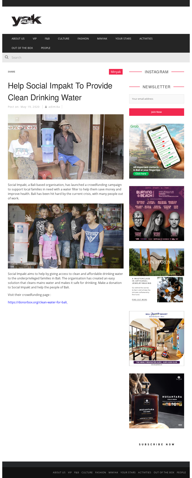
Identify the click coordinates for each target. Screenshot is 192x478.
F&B (47, 38)
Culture (63, 38)
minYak (102, 38)
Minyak (116, 72)
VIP (35, 38)
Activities (146, 38)
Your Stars (123, 38)
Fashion (83, 38)
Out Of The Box (22, 48)
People (45, 48)
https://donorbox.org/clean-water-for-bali (37, 302)
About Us (18, 38)
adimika (54, 106)
